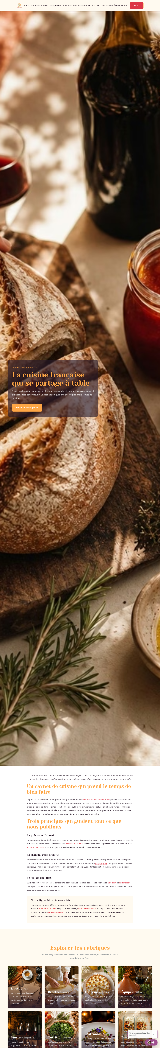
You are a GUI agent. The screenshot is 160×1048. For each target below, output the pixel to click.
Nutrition (72, 5)
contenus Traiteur (74, 844)
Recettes (35, 5)
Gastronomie (84, 5)
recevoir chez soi (56, 912)
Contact (136, 5)
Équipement (56, 5)
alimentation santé (87, 909)
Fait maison (107, 5)
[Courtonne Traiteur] (19, 5)
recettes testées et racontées (96, 799)
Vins (65, 5)
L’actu (27, 5)
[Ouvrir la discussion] (151, 1042)
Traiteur (44, 5)
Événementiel (120, 5)
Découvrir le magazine (27, 407)
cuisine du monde (47, 909)
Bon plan (96, 5)
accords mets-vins (35, 847)
